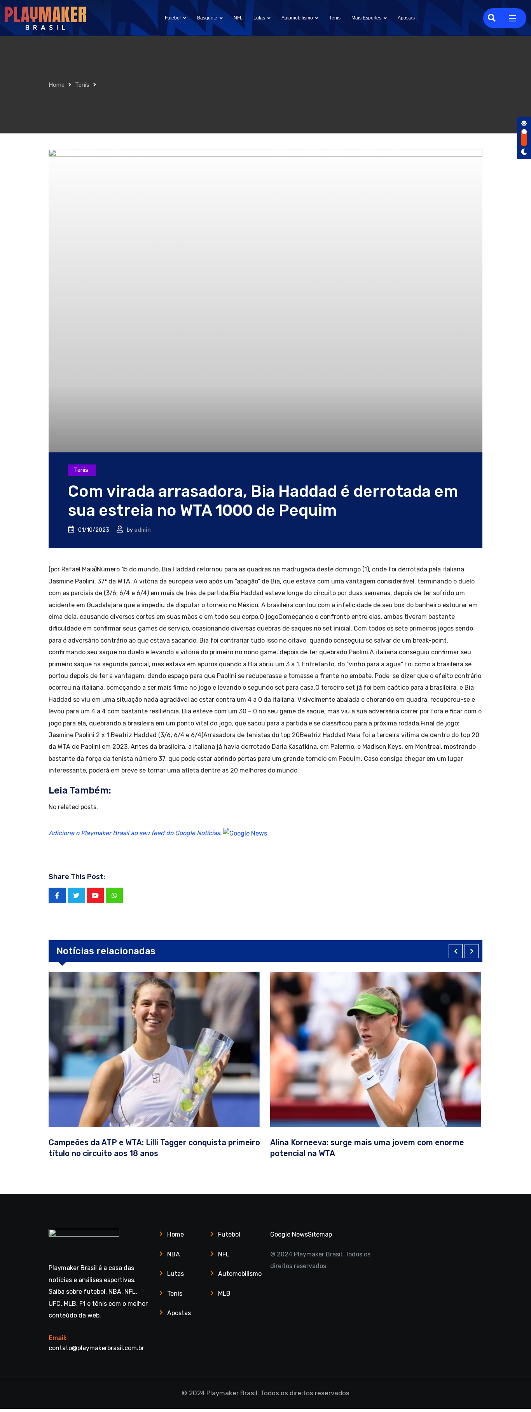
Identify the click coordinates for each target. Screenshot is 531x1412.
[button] (456, 951)
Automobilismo (297, 18)
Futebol (173, 18)
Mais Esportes (366, 18)
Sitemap (320, 1234)
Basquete (207, 18)
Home (57, 84)
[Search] (492, 18)
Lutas (259, 18)
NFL (238, 18)
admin (142, 530)
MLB (224, 1293)
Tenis (335, 18)
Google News (289, 1234)
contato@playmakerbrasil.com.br (96, 1348)
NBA (173, 1254)
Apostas (406, 18)
